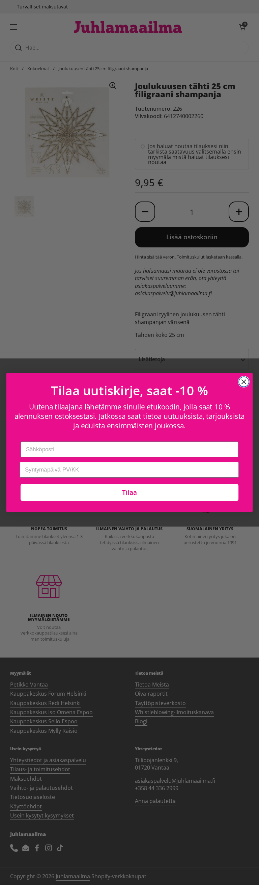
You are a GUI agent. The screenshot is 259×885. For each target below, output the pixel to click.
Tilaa (129, 492)
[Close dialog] (244, 382)
